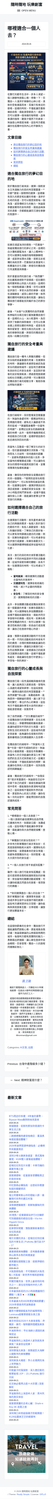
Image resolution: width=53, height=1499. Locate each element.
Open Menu (28, 10)
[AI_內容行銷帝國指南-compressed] (26, 71)
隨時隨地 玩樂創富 (26, 4)
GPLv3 (43, 1494)
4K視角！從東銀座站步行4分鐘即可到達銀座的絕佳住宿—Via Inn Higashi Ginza (26, 1218)
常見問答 (18, 162)
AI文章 (23, 1047)
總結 (15, 165)
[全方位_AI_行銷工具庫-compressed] (26, 230)
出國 (30, 1047)
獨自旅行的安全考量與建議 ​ (27, 148)
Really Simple (23, 1494)
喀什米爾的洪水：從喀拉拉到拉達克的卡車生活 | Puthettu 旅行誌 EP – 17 (27, 1242)
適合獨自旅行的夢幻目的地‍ (27, 144)
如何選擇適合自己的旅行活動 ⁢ (29, 151)
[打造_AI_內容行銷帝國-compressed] (26, 400)
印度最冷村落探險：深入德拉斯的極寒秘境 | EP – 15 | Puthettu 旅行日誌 (26, 1373)
